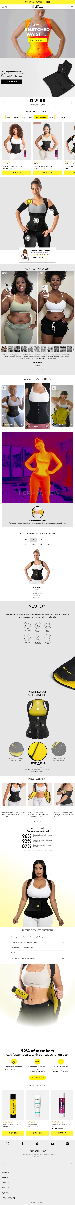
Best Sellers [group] (41, 117)
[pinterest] (67, 1143)
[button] (1, 2)
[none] (13, 1113)
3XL (41, 544)
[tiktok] (37, 1143)
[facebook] (22, 1143)
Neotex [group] (16, 117)
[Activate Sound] (22, 424)
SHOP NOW (16, 173)
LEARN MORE (38, 258)
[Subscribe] (71, 1164)
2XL (33, 544)
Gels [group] (51, 117)
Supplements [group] (62, 117)
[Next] (72, 103)
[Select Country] (7, 7)
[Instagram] (7, 1143)
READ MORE (37, 362)
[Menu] (3, 7)
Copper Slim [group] (27, 117)
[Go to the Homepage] (37, 6)
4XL (49, 544)
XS (26, 540)
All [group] (8, 117)
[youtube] (52, 1143)
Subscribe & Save (37, 1078)
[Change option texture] (38, 709)
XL (26, 544)
